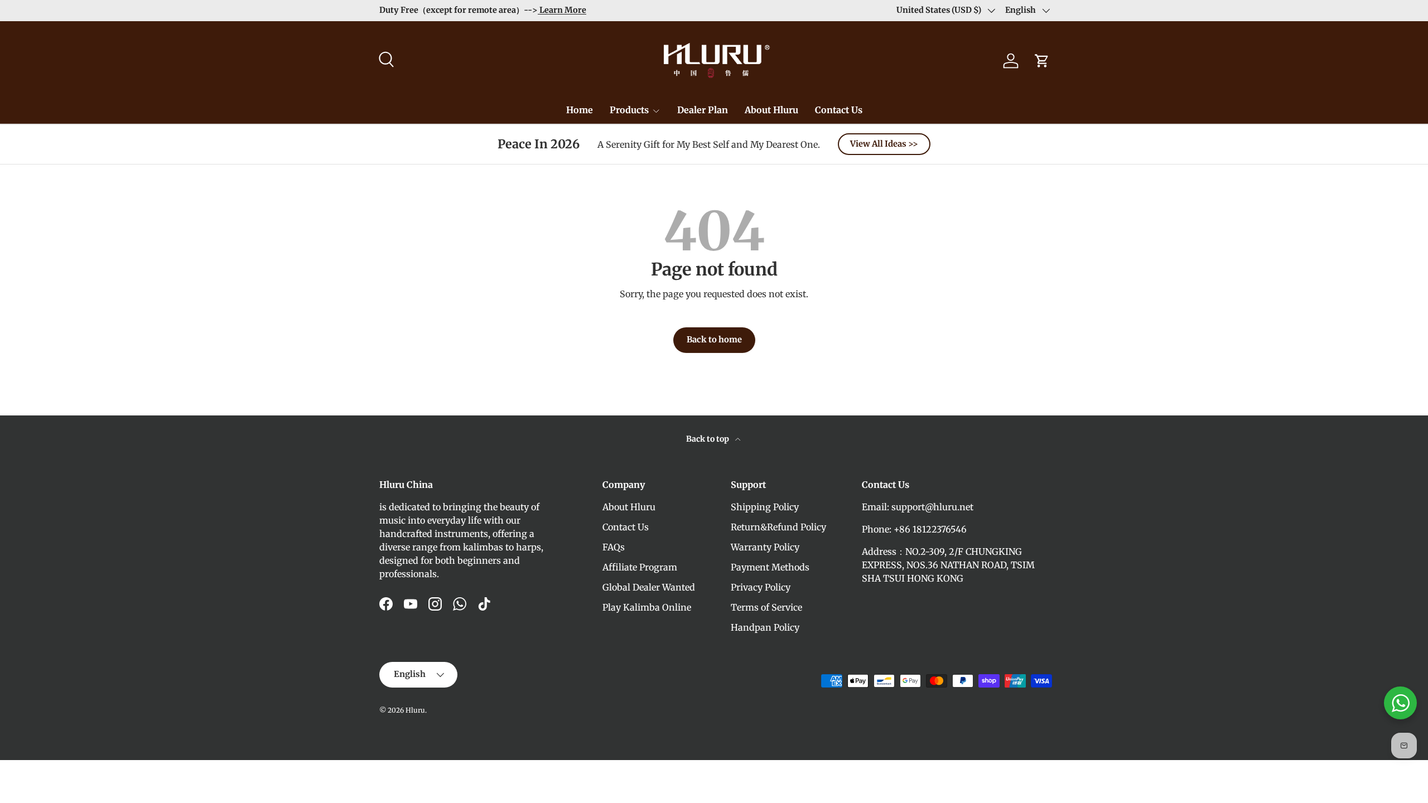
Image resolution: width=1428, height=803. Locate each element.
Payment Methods (770, 567)
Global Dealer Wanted (648, 587)
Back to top (708, 439)
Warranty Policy (765, 547)
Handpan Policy (765, 627)
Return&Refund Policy (778, 527)
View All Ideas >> (884, 144)
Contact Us (838, 109)
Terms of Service (766, 607)
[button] (1042, 61)
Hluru (415, 710)
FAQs (613, 547)
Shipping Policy (765, 506)
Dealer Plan (702, 109)
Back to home (714, 340)
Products (629, 109)
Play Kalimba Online (646, 607)
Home (579, 109)
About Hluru (771, 109)
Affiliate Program (639, 567)
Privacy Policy (760, 587)
